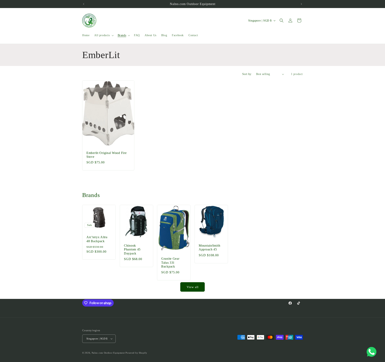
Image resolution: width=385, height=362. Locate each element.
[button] (103, 35)
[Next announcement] (301, 4)
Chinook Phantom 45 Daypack (132, 249)
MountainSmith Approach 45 (209, 247)
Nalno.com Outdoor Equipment (108, 353)
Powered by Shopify (136, 353)
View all (193, 287)
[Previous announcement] (83, 4)
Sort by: (247, 74)
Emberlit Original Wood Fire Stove (106, 154)
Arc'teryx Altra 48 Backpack (96, 239)
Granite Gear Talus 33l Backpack (170, 262)
